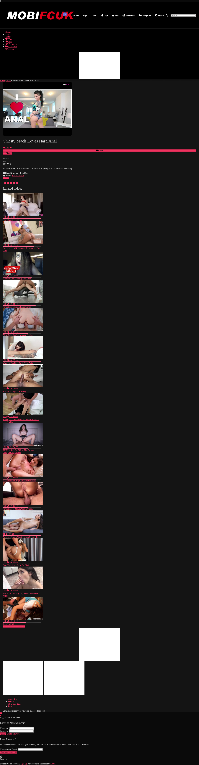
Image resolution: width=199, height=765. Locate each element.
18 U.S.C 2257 (14, 704)
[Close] (0, 715)
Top (106, 15)
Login (3, 734)
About (100, 150)
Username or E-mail (8, 749)
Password (4, 731)
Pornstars (130, 15)
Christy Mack (18, 175)
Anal (8, 80)
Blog (10, 706)
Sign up (24, 764)
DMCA (11, 701)
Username (4, 728)
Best (116, 15)
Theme (160, 15)
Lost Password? (13, 734)
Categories (146, 15)
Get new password (8, 752)
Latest (94, 15)
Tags (85, 15)
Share (8, 153)
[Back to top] (1, 713)
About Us (12, 699)
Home (76, 15)
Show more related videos (14, 626)
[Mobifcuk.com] (40, 26)
